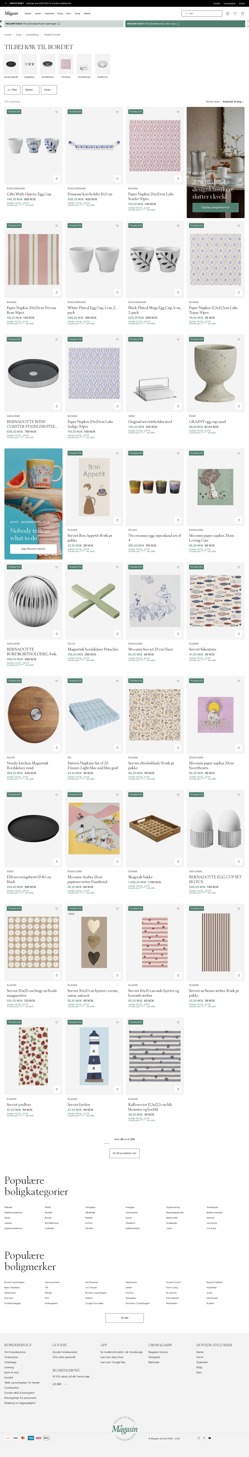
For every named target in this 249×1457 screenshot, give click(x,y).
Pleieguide (154, 1357)
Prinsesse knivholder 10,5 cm (90, 194)
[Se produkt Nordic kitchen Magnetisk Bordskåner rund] (33, 715)
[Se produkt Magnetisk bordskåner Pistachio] (94, 601)
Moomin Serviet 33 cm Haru (150, 649)
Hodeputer (171, 1223)
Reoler (48, 1218)
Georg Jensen (13, 416)
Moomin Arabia (196, 530)
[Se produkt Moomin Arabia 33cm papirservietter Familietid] (94, 828)
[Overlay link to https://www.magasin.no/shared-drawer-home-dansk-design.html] (216, 162)
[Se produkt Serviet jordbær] (33, 1056)
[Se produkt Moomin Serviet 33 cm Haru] (155, 601)
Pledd (48, 1207)
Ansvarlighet (229, 4)
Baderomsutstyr (215, 1212)
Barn (199, 1372)
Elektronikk (172, 1218)
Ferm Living (172, 1287)
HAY (47, 1298)
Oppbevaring (173, 1207)
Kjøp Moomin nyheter (33, 549)
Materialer (154, 1362)
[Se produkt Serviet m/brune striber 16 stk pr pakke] (216, 942)
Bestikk (48, 1212)
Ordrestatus (11, 1357)
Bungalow (133, 188)
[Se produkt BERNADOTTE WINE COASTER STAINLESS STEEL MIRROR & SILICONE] (33, 373)
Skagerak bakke (140, 877)
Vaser (169, 1228)
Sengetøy (90, 1207)
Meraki (48, 1293)
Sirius (209, 1293)
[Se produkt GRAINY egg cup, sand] (216, 373)
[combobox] (202, 14)
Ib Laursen (72, 530)
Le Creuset (91, 1287)
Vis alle (124, 1318)
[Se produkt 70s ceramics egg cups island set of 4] (155, 487)
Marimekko (172, 1303)
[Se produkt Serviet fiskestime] (216, 601)
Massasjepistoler (175, 1212)
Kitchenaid (212, 1298)
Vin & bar (211, 1228)
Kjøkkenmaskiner (13, 1212)
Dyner (129, 1218)
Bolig (199, 1367)
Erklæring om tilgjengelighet (20, 1403)
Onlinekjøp (10, 1362)
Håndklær (90, 1212)
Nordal (192, 416)
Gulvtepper (212, 1207)
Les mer (57, 1384)
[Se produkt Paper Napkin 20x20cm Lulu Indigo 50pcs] (94, 373)
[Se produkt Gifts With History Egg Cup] (33, 145)
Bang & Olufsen (215, 1282)
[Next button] (247, 24)
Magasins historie (158, 1352)
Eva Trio (71, 643)
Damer (200, 1352)
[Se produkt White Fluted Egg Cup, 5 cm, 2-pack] (94, 259)
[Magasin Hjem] (11, 13)
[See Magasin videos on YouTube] (209, 1439)
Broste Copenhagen (96, 1293)
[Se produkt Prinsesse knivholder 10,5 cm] (94, 145)
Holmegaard (51, 1303)
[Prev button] (2, 24)
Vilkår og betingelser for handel (21, 1383)
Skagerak (132, 871)
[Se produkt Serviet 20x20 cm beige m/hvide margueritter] (33, 942)
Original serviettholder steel (150, 422)
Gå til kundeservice (15, 1352)
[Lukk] (177, 745)
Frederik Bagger (12, 1303)
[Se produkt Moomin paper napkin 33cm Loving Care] (216, 487)
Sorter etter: (213, 102)
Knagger (130, 1207)
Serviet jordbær (19, 1105)
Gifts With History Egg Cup (29, 194)
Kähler (129, 1287)
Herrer (199, 1357)
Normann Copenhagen (138, 1303)
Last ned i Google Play (112, 1362)
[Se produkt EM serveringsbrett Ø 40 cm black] (33, 828)
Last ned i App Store (111, 1357)
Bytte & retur (11, 1372)
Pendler (89, 1228)
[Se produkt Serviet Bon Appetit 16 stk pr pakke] (94, 487)
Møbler (89, 1218)
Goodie (216, 4)
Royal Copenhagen (16, 188)
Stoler (7, 1218)
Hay (69, 757)
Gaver (242, 4)
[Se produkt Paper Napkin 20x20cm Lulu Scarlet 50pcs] (155, 145)
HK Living (132, 530)
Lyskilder (49, 1228)
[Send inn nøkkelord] (187, 14)
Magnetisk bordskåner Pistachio (93, 649)
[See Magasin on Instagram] (198, 1439)
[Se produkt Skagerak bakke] (155, 828)
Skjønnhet (202, 1362)
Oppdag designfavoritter (215, 207)
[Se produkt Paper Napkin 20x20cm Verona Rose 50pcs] (33, 259)
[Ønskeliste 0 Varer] (235, 14)
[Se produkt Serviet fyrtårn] (94, 1056)
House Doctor (173, 1282)
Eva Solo (11, 757)
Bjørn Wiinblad (11, 1287)
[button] (228, 13)
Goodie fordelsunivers (65, 1352)
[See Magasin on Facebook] (204, 1439)
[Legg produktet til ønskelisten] (56, 112)
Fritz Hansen (172, 1298)
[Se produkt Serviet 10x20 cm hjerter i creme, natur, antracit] (94, 942)
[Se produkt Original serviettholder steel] (155, 373)
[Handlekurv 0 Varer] (243, 14)
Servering (212, 1223)
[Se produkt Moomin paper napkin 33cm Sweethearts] (216, 715)
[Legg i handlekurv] (56, 178)
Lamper (8, 1223)
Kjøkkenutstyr (133, 1228)
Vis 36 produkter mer (124, 1153)
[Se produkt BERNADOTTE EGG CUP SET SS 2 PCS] (216, 828)
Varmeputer (132, 1212)
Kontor (89, 1223)
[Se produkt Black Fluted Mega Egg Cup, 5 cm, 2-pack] (155, 259)
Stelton (131, 416)
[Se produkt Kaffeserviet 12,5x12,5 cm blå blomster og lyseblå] (155, 1056)
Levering (9, 1367)
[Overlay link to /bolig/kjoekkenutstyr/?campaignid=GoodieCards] (64, 23)
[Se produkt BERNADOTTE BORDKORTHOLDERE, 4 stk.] (33, 601)
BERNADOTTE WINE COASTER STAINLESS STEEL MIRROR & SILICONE (32, 426)
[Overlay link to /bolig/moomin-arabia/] (33, 504)
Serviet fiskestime (202, 649)
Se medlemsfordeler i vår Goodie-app (121, 1352)
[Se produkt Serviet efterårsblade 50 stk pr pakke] (155, 715)
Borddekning (51, 1223)
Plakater (8, 1207)
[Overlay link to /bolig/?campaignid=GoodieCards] (185, 23)
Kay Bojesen (91, 1282)
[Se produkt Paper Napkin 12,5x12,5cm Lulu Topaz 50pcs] (216, 259)
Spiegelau (131, 1298)
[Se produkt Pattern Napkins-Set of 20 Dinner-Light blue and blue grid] (94, 715)
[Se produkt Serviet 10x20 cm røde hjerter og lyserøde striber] (155, 942)
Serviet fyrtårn (79, 1105)
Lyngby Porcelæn (94, 1303)
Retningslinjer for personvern (20, 1398)
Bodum (210, 1303)
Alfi (46, 1287)
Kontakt (8, 1378)
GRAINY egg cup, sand (207, 422)
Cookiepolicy (11, 1388)
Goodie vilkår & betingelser (19, 1393)
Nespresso (131, 1282)
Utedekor (131, 1223)
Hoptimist (211, 1287)
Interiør (210, 1218)
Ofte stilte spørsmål (64, 1357)
